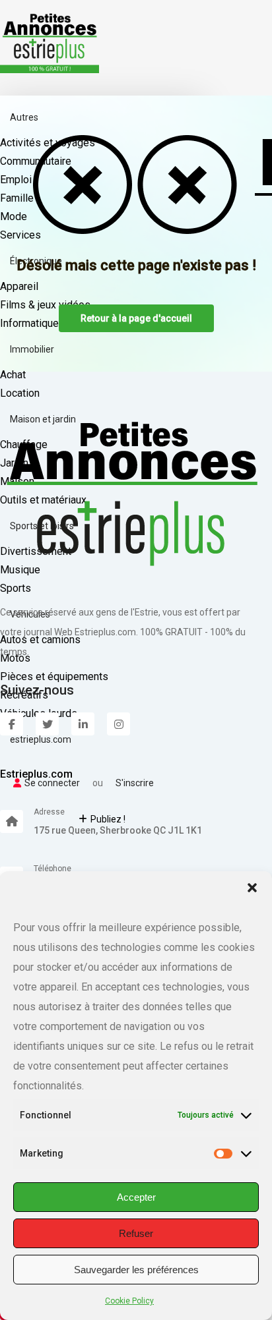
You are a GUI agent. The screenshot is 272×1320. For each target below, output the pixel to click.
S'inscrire (135, 783)
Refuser (136, 1233)
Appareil (19, 286)
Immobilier (32, 349)
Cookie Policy (129, 1301)
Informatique (29, 323)
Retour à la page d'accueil (136, 318)
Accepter (136, 1197)
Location (20, 393)
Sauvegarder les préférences (136, 1269)
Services (20, 235)
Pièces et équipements (54, 676)
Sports (15, 588)
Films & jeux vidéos (45, 305)
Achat (13, 374)
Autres (24, 117)
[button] (252, 887)
